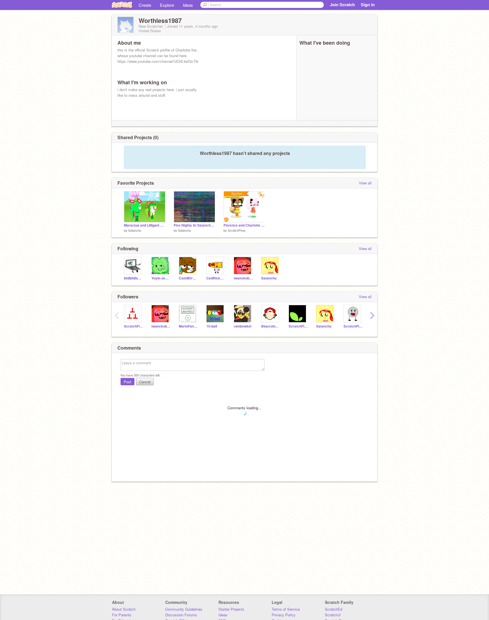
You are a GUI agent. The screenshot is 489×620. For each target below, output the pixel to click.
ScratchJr (333, 614)
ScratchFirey (237, 230)
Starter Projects (231, 609)
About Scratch (124, 609)
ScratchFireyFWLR (353, 326)
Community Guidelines (183, 609)
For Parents (121, 614)
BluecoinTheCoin (270, 326)
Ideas (188, 5)
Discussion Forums (181, 614)
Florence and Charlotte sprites (244, 225)
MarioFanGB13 (188, 326)
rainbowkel (242, 326)
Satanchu (134, 230)
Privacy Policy (283, 614)
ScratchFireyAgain (298, 326)
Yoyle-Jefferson (160, 278)
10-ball (211, 326)
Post (127, 381)
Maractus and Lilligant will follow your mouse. (144, 225)
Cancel (145, 381)
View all (365, 183)
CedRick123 (215, 278)
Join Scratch (342, 4)
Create (145, 5)
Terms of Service (286, 609)
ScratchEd (333, 609)
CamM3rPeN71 (188, 278)
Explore (167, 5)
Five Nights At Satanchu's (194, 225)
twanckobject (243, 278)
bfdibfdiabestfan (133, 278)
